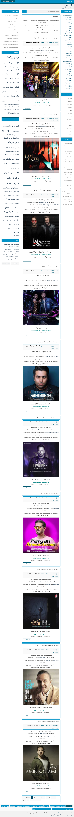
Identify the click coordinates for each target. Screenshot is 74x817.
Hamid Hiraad (16, 131)
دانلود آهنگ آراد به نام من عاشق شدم (11, 35)
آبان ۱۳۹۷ (69, 119)
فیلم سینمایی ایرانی (68, 58)
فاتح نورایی (47, 356)
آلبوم (70, 24)
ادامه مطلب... (27, 108)
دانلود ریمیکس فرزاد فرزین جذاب (11, 21)
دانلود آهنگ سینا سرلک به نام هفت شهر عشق (46, 645)
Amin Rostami (43, 733)
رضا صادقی (12, 220)
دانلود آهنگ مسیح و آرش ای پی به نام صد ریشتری (45, 190)
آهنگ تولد (69, 74)
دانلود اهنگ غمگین (11, 203)
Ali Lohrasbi (7, 123)
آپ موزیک (10, 159)
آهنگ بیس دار (68, 69)
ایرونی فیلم (69, 53)
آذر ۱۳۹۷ (70, 116)
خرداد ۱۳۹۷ (69, 134)
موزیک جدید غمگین (9, 232)
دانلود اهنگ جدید (26, 806)
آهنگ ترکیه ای (68, 71)
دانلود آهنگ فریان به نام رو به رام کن (11, 47)
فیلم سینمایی (68, 55)
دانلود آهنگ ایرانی (9, 173)
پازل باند (15, 235)
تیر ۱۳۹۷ (70, 131)
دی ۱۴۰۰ (70, 98)
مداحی (70, 49)
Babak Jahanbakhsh (15, 123)
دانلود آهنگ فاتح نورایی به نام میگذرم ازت (47, 342)
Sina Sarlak (42, 657)
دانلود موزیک (19, 806)
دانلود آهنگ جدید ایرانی (60, 806)
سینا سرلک (47, 660)
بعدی (24, 800)
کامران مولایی (48, 432)
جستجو (24, 11)
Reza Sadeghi (13, 135)
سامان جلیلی (7, 220)
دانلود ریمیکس (12, 208)
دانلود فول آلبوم (67, 83)
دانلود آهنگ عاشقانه (10, 192)
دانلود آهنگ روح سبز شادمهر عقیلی (11, 254)
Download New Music (56, 809)
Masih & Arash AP (43, 202)
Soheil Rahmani (43, 126)
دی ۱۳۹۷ (70, 113)
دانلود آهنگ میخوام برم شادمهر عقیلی (10, 251)
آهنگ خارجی (68, 33)
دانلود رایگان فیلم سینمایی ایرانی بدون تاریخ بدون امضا (68, 154)
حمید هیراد (12, 168)
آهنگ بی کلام (68, 67)
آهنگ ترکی (69, 28)
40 (34, 800)
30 (31, 800)
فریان (49, 508)
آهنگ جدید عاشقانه (15, 151)
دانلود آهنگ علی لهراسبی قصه (12, 38)
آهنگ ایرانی (34, 42)
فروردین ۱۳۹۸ (69, 104)
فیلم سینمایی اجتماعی (68, 85)
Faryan (43, 506)
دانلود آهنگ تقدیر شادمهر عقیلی (12, 259)
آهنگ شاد (69, 37)
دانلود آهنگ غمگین (13, 195)
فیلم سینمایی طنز (67, 61)
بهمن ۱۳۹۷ (69, 110)
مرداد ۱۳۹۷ (69, 128)
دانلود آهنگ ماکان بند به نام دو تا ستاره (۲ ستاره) (46, 38)
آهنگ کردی (69, 78)
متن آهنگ (14, 224)
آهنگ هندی (69, 80)
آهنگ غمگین (68, 17)
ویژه (70, 51)
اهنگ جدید (10, 163)
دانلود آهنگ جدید (6, 263)
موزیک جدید (65, 809)
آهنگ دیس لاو (68, 35)
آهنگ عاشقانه (68, 76)
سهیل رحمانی (46, 128)
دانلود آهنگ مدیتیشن (14, 24)
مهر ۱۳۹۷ (70, 122)
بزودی (70, 42)
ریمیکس (69, 46)
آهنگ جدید (28, 42)
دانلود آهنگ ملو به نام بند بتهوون (50, 266)
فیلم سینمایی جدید (68, 89)
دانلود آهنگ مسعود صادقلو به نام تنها (11, 41)
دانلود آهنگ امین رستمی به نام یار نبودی (48, 721)
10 (54, 797)
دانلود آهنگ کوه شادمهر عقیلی (12, 256)
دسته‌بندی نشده (67, 15)
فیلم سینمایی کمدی (68, 64)
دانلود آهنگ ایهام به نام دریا (13, 27)
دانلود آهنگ (55, 128)
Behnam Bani (6, 126)
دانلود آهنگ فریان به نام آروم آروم (49, 493)
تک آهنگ (69, 44)
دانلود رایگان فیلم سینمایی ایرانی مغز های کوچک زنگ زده (67, 162)
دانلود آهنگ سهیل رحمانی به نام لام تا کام (48, 114)
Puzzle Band (7, 135)
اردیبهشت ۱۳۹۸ (68, 101)
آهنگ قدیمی (68, 40)
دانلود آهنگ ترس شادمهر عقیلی (12, 249)
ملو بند (48, 280)
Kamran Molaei (42, 430)
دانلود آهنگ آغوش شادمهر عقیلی (11, 244)
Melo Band (44, 278)
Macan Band (43, 50)
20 (28, 800)
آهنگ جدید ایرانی (8, 148)
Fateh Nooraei (42, 354)
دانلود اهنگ (52, 806)
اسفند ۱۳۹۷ (69, 107)
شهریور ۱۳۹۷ (69, 125)
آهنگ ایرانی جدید (34, 806)
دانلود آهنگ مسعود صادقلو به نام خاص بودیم (68, 180)
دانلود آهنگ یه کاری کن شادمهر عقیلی (10, 246)
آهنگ (38, 42)
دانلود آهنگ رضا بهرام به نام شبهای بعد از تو (47, 569)
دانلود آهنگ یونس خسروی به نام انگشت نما (67, 146)
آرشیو (70, 22)
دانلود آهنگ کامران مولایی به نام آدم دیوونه (47, 418)
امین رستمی (47, 736)
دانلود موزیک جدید (5, 806)
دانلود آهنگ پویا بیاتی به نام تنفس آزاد (10, 44)
